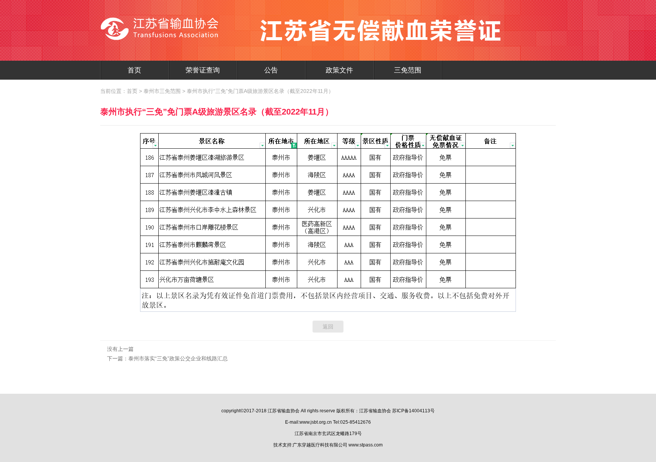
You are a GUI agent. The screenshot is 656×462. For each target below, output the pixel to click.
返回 (328, 327)
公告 (271, 70)
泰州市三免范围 (162, 91)
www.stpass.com (365, 445)
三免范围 (407, 70)
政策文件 (339, 70)
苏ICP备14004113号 (413, 410)
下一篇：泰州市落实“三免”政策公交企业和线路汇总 (167, 358)
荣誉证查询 (203, 70)
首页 (134, 70)
